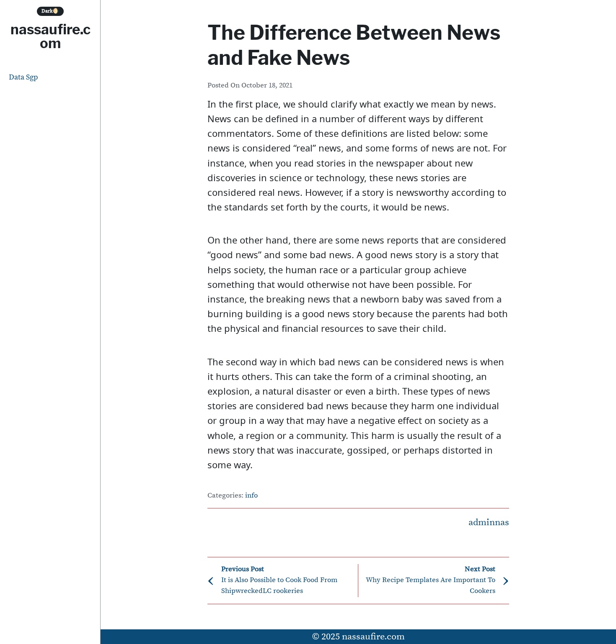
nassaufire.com (50, 36)
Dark (50, 11)
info (251, 495)
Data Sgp (23, 77)
